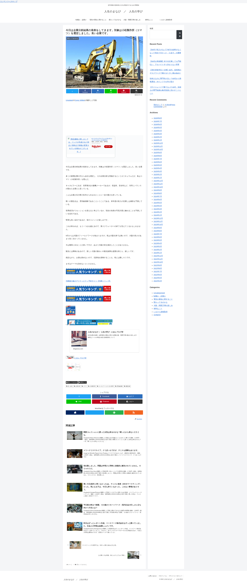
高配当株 (128, 386)
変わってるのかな (72, 382)
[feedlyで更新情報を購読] (114, 412)
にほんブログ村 (80, 358)
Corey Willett (80, 100)
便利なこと (83, 382)
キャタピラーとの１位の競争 (106, 386)
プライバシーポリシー (175, 576)
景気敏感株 (120, 386)
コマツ (85, 386)
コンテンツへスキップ (8, 2)
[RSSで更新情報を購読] (133, 412)
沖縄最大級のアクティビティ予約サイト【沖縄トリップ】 (88, 281)
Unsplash (69, 100)
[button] (136, 91)
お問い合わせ (152, 576)
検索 (151, 28)
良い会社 (70, 386)
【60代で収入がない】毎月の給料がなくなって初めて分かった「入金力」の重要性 (165, 53)
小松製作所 (93, 386)
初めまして (158, 105)
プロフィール (163, 576)
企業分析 (78, 386)
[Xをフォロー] (94, 412)
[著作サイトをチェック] (75, 412)
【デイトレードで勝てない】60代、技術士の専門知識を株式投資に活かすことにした (165, 90)
